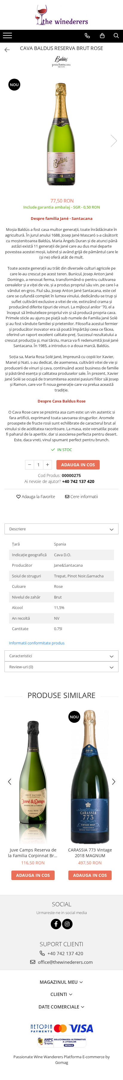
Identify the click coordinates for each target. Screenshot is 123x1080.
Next (114, 141)
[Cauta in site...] (116, 36)
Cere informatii (83, 496)
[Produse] (8, 37)
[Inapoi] (4, 50)
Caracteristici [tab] (20, 655)
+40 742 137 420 (64, 953)
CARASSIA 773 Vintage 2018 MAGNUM (90, 852)
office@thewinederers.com (65, 962)
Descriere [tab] (17, 529)
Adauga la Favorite (38, 496)
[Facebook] (56, 924)
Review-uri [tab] (21, 666)
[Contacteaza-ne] (87, 36)
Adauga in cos (78, 464)
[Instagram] (67, 924)
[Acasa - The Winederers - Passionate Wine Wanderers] (61, 14)
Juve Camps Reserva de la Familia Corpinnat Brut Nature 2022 (33, 852)
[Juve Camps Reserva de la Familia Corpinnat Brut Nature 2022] (33, 777)
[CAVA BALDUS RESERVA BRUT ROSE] (61, 135)
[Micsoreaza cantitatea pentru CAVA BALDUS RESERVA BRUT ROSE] (29, 465)
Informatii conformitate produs (36, 643)
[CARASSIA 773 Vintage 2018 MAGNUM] (90, 777)
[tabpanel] (61, 135)
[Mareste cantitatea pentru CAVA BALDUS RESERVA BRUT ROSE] (47, 465)
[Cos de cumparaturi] (102, 36)
